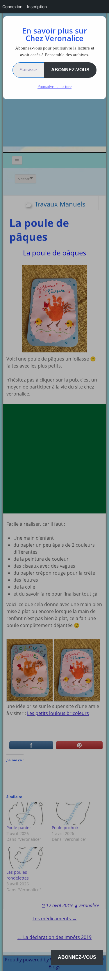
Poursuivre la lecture (54, 86)
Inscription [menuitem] (37, 6)
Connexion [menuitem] (12, 6)
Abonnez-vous (70, 69)
